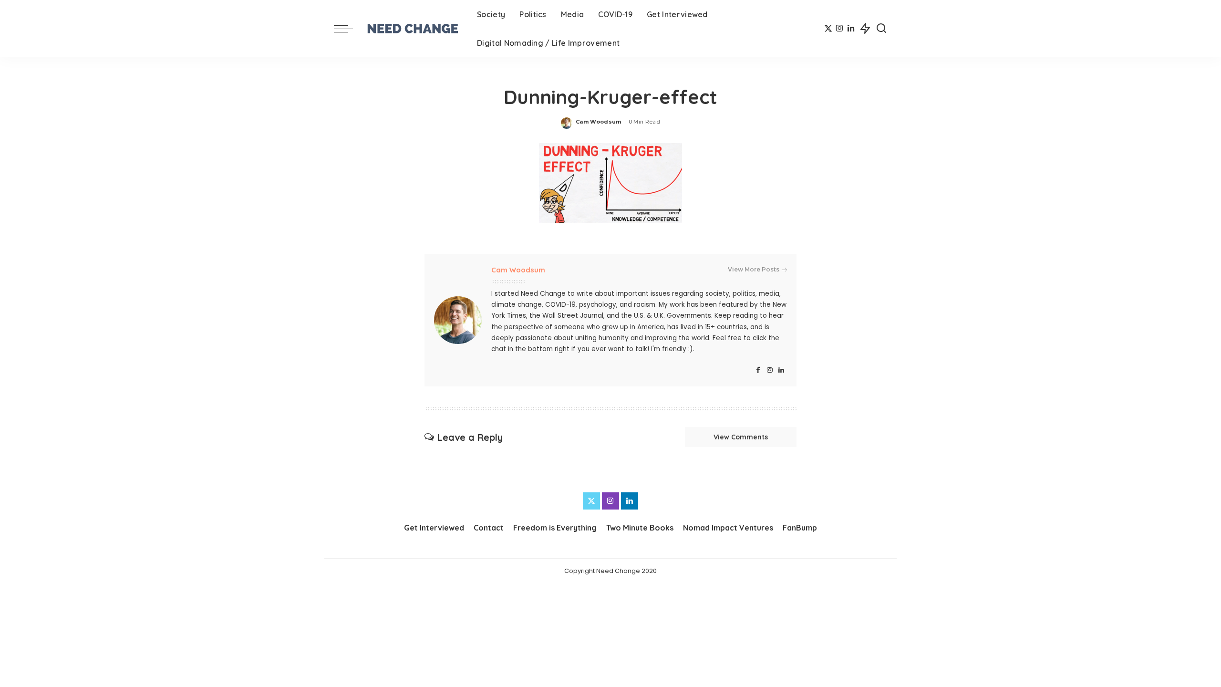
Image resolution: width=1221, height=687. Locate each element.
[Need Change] (412, 28)
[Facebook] (758, 370)
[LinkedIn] (851, 28)
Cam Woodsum (598, 121)
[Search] (881, 28)
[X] (828, 28)
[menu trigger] (348, 28)
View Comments (741, 437)
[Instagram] (840, 28)
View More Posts (753, 269)
